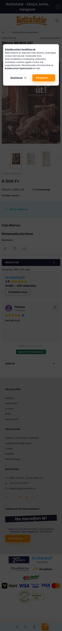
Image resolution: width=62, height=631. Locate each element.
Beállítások (17, 77)
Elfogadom (42, 77)
